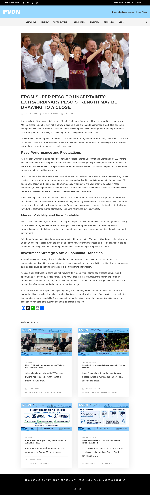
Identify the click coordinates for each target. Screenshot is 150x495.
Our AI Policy (93, 480)
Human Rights (50, 392)
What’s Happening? (61, 22)
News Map (45, 22)
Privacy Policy (51, 480)
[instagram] (37, 3)
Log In (121, 22)
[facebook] (23, 3)
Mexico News (109, 22)
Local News (31, 22)
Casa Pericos (105, 392)
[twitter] (28, 3)
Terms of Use (33, 480)
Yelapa (114, 392)
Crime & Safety (34, 388)
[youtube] (32, 3)
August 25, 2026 (32, 362)
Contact (120, 480)
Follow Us (129, 3)
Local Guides (79, 22)
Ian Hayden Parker (51, 114)
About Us (108, 480)
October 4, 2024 (30, 114)
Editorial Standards (73, 480)
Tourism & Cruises (92, 388)
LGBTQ (59, 392)
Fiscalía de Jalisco (36, 392)
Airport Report (35, 460)
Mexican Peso (107, 464)
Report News (118, 3)
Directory (94, 22)
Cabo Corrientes (92, 392)
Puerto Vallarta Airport (39, 464)
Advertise (138, 3)
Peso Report (90, 464)
